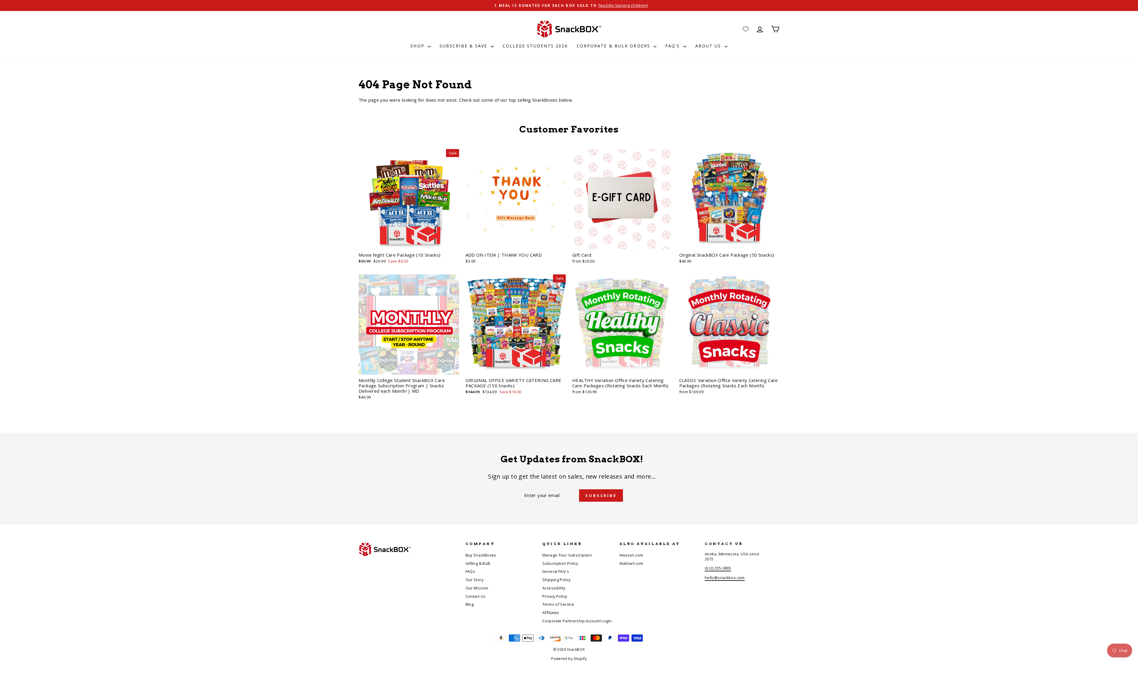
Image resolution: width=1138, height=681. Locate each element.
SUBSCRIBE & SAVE (464, 46)
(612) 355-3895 (718, 568)
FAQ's (673, 46)
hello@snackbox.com (725, 577)
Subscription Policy (560, 563)
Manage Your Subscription (567, 555)
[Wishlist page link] (746, 29)
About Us (709, 46)
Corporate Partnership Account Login (577, 621)
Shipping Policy (556, 579)
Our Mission (477, 588)
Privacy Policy (554, 596)
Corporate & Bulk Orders (614, 46)
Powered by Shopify (569, 658)
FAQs (470, 571)
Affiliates (550, 612)
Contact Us (476, 596)
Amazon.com (631, 555)
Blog (470, 604)
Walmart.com (631, 563)
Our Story (474, 579)
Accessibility (553, 588)
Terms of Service (558, 604)
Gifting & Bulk (478, 563)
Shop (418, 46)
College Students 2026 (535, 46)
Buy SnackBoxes (481, 555)
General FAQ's (555, 571)
